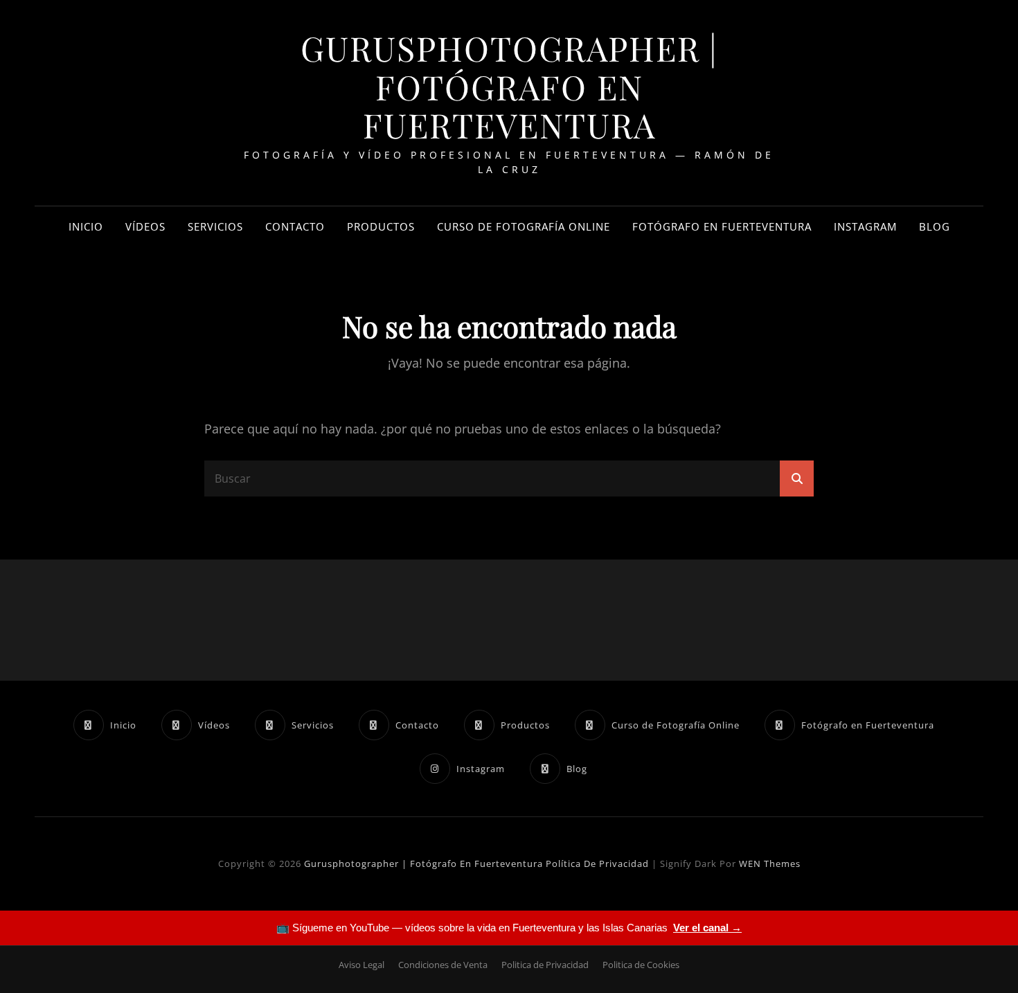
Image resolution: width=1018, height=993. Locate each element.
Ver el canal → (707, 927)
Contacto (295, 226)
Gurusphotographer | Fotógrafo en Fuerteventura (509, 86)
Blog (934, 226)
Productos (381, 226)
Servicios (215, 226)
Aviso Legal (361, 964)
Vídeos (145, 226)
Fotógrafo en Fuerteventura (722, 226)
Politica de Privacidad (545, 964)
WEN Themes (770, 863)
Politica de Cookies (640, 964)
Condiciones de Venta (443, 964)
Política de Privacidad (597, 863)
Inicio (86, 226)
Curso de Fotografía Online (523, 226)
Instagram (865, 226)
